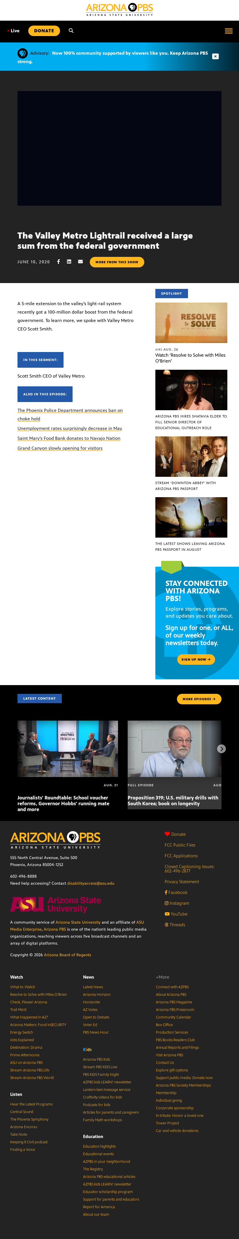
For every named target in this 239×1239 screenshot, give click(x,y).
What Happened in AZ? (29, 1017)
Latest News (93, 987)
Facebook (177, 892)
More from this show (117, 262)
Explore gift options (172, 1070)
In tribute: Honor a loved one (179, 1115)
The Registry (93, 1169)
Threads (176, 924)
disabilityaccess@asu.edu (90, 883)
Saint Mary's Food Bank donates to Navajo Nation (68, 438)
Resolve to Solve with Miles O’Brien (38, 994)
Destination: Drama (26, 1047)
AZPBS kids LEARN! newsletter (107, 1082)
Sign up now (195, 659)
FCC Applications (181, 855)
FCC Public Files (180, 845)
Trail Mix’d (18, 1009)
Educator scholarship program (108, 1192)
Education (93, 1136)
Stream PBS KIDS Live (100, 1067)
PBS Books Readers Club (175, 1040)
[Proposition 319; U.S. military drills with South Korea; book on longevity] (178, 723)
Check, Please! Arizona (28, 1002)
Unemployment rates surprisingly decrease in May (69, 428)
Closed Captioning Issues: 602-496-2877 (190, 869)
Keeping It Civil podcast (29, 1142)
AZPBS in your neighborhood (106, 1161)
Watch (16, 977)
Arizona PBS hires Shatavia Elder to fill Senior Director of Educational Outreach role (191, 422)
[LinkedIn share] (72, 261)
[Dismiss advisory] (215, 56)
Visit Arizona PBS (169, 1055)
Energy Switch (21, 1032)
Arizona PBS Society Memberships (183, 1085)
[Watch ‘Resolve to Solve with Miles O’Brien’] (191, 305)
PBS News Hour (96, 1032)
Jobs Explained (22, 1040)
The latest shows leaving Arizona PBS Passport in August (190, 547)
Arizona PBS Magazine (174, 1002)
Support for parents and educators (111, 1199)
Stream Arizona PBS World (32, 1078)
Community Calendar (173, 1017)
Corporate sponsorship (175, 1108)
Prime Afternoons (24, 1055)
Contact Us (165, 1062)
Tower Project (167, 1123)
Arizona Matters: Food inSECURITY (38, 1025)
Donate (178, 834)
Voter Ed (90, 1025)
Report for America (99, 1207)
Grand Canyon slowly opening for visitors (60, 448)
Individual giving (169, 1100)
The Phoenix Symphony (29, 1119)
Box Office (164, 1025)
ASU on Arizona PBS (26, 1062)
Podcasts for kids (96, 1105)
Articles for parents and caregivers (111, 1112)
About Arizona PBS (171, 994)
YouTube (178, 914)
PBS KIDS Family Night (101, 1074)
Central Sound (21, 1112)
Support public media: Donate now (184, 1078)
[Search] (71, 31)
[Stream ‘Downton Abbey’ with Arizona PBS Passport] (191, 439)
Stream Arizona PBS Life (29, 1070)
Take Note (18, 1134)
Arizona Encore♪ (24, 1127)
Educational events (98, 1154)
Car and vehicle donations (177, 1130)
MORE (197, 699)
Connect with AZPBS (172, 987)
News (88, 977)
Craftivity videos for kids (102, 1097)
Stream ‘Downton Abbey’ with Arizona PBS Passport (185, 486)
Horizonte (91, 1002)
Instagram (178, 903)
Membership (166, 1093)
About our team (96, 1214)
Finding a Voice (22, 1149)
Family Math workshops (102, 1120)
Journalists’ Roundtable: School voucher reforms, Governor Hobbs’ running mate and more (63, 803)
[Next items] (221, 748)
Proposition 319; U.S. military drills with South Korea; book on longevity (173, 800)
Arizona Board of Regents (67, 954)
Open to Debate (96, 1017)
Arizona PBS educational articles (109, 1176)
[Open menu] (229, 31)
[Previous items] (17, 748)
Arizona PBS (55, 929)
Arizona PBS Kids (96, 1059)
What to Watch (22, 987)
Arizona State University (78, 922)
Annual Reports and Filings (177, 1047)
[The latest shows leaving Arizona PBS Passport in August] (191, 500)
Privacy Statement (182, 881)
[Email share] (83, 261)
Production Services (172, 1032)
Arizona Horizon (96, 994)
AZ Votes (90, 1009)
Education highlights (99, 1146)
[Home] (119, 9)
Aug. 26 (166, 349)
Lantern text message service (106, 1089)
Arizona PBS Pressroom (175, 1009)
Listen (16, 1094)
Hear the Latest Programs (31, 1104)
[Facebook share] (61, 261)
